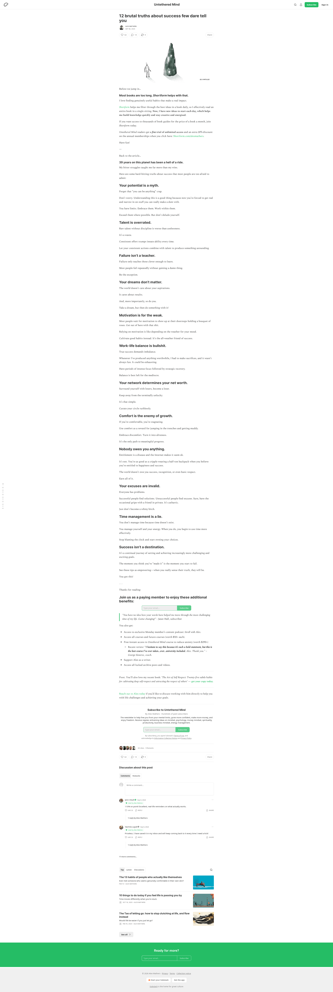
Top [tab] (122, 870)
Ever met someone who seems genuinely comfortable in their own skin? (151, 880)
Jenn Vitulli (129, 799)
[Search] (295, 4)
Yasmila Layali (131, 826)
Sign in (325, 4)
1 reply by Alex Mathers (138, 818)
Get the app (179, 980)
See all (124, 934)
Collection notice (184, 973)
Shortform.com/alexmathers (188, 136)
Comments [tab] (125, 776)
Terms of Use (179, 735)
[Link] (115, 95)
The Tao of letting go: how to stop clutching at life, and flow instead (154, 915)
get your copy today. (202, 681)
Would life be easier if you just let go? (136, 920)
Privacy (165, 973)
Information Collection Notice (165, 738)
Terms (172, 973)
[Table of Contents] (3, 496)
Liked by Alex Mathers (135, 803)
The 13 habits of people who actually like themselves (150, 877)
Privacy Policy (186, 738)
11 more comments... (128, 856)
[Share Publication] (301, 4)
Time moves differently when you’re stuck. (138, 899)
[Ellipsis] (212, 800)
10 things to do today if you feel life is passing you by (150, 895)
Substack (154, 986)
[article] (166, 882)
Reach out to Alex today (132, 694)
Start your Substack (160, 980)
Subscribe (311, 4)
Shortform (124, 107)
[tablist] (130, 775)
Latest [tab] (129, 870)
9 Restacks (150, 748)
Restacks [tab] (136, 776)
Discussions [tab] (139, 870)
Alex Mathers (131, 26)
